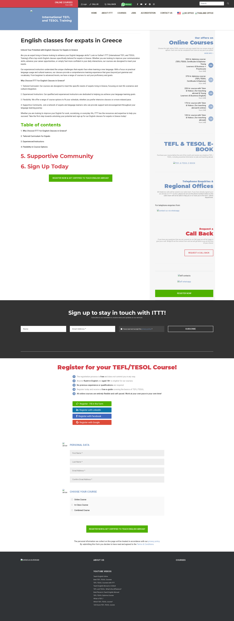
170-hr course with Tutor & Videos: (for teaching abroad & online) (195, 106)
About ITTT (107, 13)
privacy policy (146, 329)
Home (94, 13)
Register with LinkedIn (90, 410)
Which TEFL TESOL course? (103, 602)
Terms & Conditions (145, 544)
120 (210, 119)
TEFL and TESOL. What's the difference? (107, 589)
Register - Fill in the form (91, 403)
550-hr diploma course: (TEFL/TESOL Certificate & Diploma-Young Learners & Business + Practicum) (191, 65)
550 (210, 65)
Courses (121, 13)
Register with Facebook (89, 416)
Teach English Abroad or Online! (104, 586)
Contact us (166, 13)
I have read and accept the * (137, 329)
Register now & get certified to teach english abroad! (81, 178)
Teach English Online (100, 576)
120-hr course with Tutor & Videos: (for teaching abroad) (195, 118)
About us (98, 560)
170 (210, 107)
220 (210, 93)
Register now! (184, 293)
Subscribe (190, 329)
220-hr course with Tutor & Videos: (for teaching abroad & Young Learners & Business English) (193, 93)
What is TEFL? (98, 598)
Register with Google (89, 422)
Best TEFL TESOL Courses (102, 579)
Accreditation (148, 13)
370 (210, 80)
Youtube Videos (102, 571)
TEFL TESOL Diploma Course (103, 595)
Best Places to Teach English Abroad (106, 592)
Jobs (133, 13)
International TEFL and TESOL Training (57, 18)
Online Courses (64, 2)
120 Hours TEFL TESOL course (104, 605)
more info (208, 53)
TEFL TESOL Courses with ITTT (104, 583)
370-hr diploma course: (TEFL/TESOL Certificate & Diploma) (196, 79)
